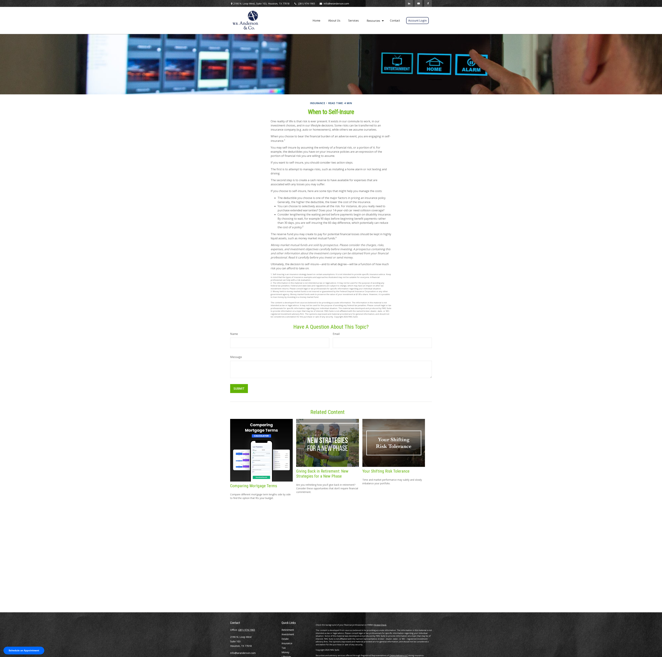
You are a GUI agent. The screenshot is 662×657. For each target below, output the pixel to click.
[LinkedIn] (409, 3)
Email (336, 334)
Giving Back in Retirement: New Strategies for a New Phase (322, 474)
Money (285, 652)
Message (236, 357)
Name (234, 334)
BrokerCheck (380, 625)
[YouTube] (418, 3)
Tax (284, 647)
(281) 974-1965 (306, 3)
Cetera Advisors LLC (398, 655)
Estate (285, 638)
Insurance (287, 643)
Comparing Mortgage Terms (253, 485)
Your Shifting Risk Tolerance (385, 471)
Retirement (288, 629)
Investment (288, 634)
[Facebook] (428, 3)
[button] (316, 20)
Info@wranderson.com (336, 3)
